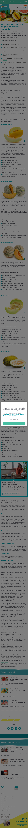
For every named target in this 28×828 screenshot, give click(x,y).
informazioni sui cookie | (9, 414)
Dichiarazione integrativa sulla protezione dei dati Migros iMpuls (13, 415)
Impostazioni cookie (14, 419)
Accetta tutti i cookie (14, 423)
